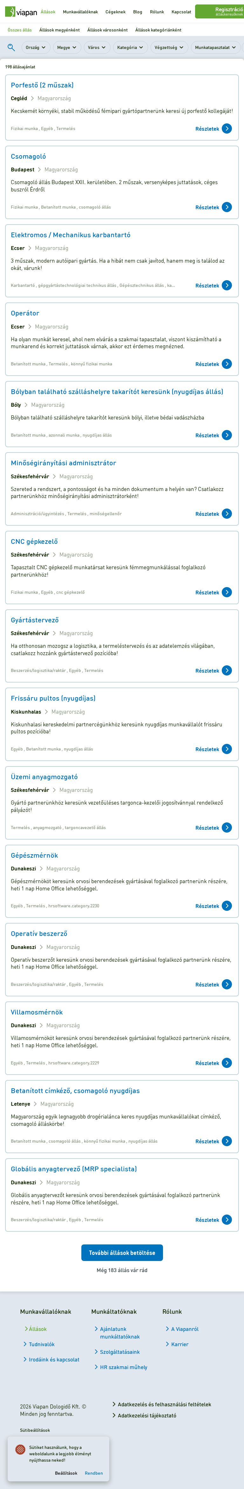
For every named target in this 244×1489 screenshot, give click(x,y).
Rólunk (157, 11)
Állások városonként (107, 29)
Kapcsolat (181, 11)
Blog (137, 11)
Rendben (94, 1473)
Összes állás (20, 29)
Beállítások (66, 1473)
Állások (48, 11)
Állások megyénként (59, 29)
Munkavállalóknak (80, 11)
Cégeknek (115, 11)
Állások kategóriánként (158, 29)
